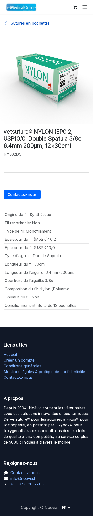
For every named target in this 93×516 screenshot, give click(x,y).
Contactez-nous (22, 194)
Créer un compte (19, 360)
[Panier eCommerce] (75, 7)
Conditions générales (22, 365)
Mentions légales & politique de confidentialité (44, 371)
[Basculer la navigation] (84, 7)
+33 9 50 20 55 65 (27, 484)
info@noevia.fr (23, 478)
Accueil (10, 354)
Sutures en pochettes (29, 23)
